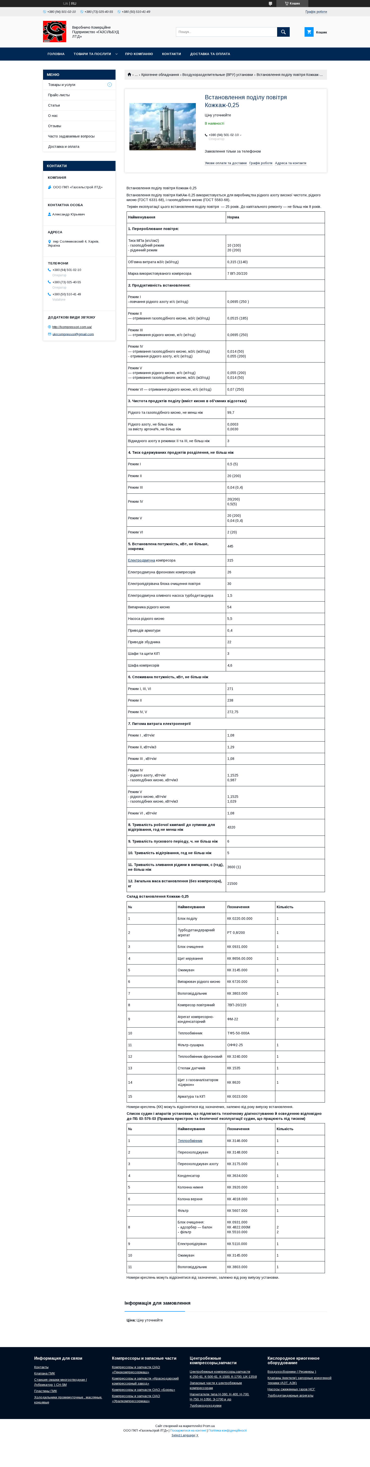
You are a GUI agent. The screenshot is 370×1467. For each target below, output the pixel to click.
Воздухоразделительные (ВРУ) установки (217, 75)
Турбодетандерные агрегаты (290, 1395)
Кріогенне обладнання (160, 75)
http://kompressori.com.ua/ (72, 327)
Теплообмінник (190, 1141)
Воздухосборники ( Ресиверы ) (292, 1371)
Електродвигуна (141, 560)
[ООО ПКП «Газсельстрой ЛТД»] (54, 41)
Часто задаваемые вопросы (71, 136)
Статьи (54, 105)
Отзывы (54, 126)
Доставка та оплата (210, 54)
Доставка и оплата (63, 147)
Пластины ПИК (45, 1391)
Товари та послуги (92, 54)
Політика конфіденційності (227, 1430)
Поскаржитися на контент (188, 1430)
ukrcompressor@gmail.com (73, 334)
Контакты (41, 1367)
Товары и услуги (61, 85)
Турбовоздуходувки (205, 1405)
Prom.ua (209, 1426)
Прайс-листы (59, 95)
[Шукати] (283, 32)
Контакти (171, 54)
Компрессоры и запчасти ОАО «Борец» (143, 1390)
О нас (53, 116)
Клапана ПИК (44, 1373)
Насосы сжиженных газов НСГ (291, 1389)
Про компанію (139, 54)
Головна (56, 54)
